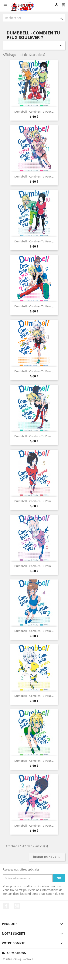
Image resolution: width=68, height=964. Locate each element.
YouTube (17, 906)
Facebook (6, 906)
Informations (14, 953)
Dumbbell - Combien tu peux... (34, 111)
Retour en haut (47, 857)
